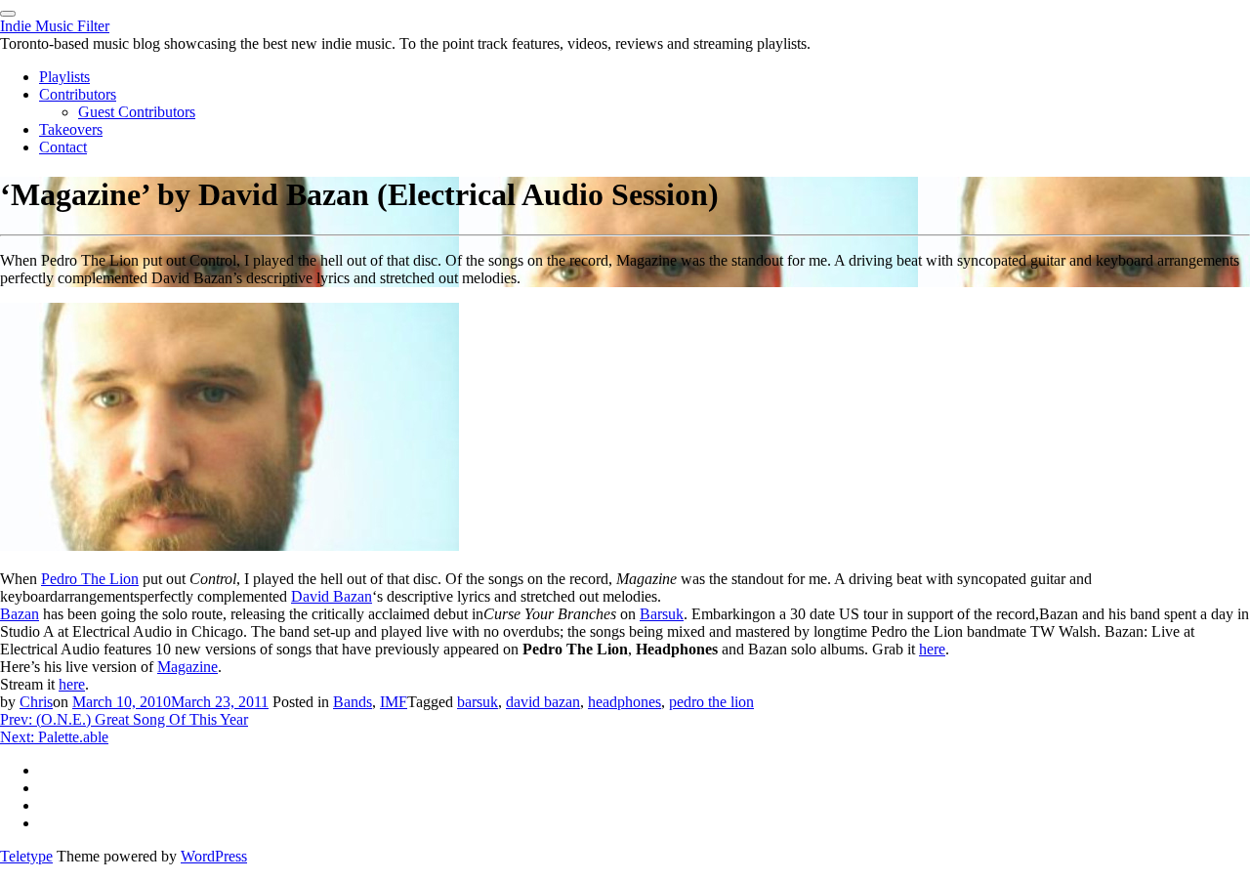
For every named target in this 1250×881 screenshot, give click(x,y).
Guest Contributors (136, 112)
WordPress (214, 856)
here (932, 649)
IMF (393, 701)
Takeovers (71, 129)
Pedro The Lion (90, 578)
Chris (36, 701)
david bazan (543, 701)
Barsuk (662, 614)
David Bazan (331, 596)
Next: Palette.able (54, 737)
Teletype (26, 856)
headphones (624, 701)
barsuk (477, 701)
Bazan (19, 614)
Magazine (187, 666)
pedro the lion (711, 701)
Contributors (77, 94)
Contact (63, 147)
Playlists (64, 76)
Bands (352, 701)
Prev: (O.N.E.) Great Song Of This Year (124, 719)
